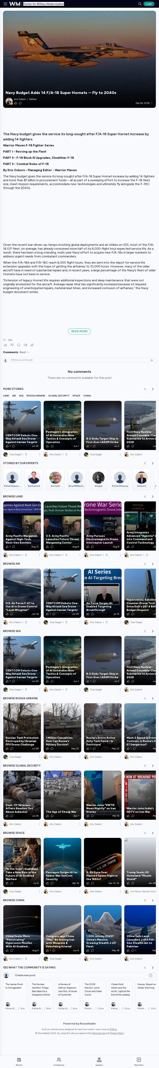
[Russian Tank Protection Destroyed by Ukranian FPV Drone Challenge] (22, 727)
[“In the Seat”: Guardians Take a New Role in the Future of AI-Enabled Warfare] (22, 862)
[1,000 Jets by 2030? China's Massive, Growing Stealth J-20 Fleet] (103, 929)
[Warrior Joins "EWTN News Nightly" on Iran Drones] (103, 795)
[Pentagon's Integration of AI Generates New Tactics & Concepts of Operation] (62, 425)
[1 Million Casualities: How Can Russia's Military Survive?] (62, 727)
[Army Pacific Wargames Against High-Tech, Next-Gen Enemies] (22, 526)
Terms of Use (98, 1033)
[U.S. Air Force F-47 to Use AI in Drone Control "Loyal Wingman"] (22, 593)
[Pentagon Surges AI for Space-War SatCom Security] (62, 862)
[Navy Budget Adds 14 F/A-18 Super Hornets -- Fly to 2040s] (79, 59)
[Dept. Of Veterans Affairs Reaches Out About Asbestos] (22, 795)
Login (149, 4)
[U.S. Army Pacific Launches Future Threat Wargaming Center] (62, 526)
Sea (10, 340)
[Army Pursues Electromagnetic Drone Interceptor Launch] (103, 526)
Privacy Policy (117, 1033)
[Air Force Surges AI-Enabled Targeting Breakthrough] (103, 593)
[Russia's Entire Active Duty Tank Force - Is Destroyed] (103, 727)
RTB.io (113, 1029)
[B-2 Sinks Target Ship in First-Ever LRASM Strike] (103, 425)
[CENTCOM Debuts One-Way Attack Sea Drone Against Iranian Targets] (22, 425)
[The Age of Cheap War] (62, 795)
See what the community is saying (29, 967)
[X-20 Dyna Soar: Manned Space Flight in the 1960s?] (103, 862)
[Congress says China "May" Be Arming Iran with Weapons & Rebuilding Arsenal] (62, 929)
